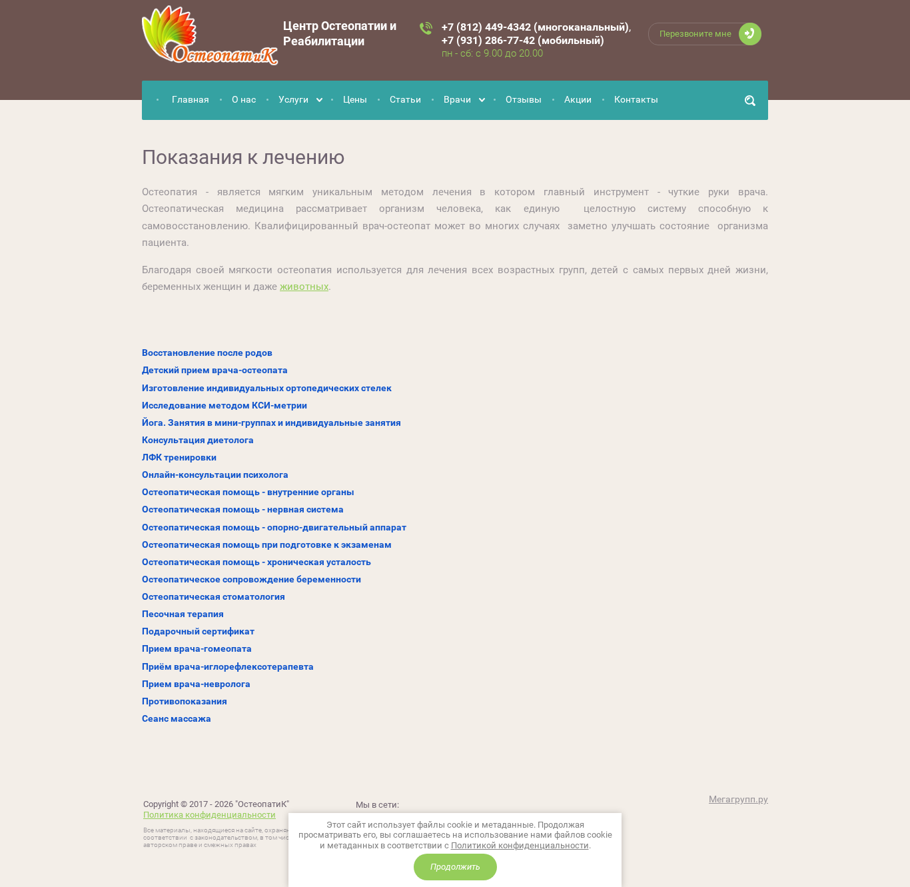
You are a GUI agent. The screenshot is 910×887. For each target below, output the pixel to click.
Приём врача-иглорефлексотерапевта (228, 666)
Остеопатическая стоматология (213, 596)
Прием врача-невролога (196, 683)
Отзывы (524, 99)
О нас (244, 99)
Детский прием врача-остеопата (215, 370)
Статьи (405, 99)
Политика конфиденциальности (209, 815)
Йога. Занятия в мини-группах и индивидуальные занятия (271, 422)
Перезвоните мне (695, 34)
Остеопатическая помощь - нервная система (243, 509)
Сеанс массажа (176, 718)
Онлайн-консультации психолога (215, 474)
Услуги (293, 99)
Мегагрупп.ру (738, 799)
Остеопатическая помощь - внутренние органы (248, 491)
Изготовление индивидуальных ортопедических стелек (267, 388)
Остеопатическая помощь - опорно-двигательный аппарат (274, 527)
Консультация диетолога (198, 440)
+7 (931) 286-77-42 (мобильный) (523, 40)
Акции (578, 99)
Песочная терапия (183, 613)
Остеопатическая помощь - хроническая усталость (256, 561)
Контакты (636, 99)
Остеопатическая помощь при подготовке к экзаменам (267, 544)
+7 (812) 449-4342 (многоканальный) (535, 27)
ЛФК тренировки (179, 457)
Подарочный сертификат (198, 631)
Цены (355, 99)
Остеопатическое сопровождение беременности (251, 579)
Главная (190, 99)
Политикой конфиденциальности (520, 845)
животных (304, 287)
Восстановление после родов (207, 352)
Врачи (457, 99)
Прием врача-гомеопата (197, 648)
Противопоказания (184, 701)
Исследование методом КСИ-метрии (224, 405)
